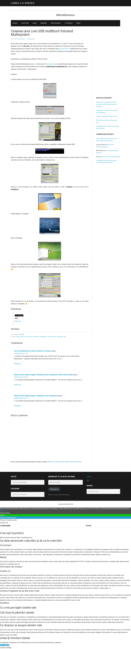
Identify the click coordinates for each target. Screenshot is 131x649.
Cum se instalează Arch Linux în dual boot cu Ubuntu (32, 351)
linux (26, 336)
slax (49, 336)
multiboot (36, 336)
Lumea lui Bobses (22, 3)
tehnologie (60, 336)
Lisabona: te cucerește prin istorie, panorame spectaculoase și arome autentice (106, 104)
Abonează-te (54, 489)
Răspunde (17, 364)
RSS (88, 480)
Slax (61, 44)
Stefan (98, 160)
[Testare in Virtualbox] (49, 173)
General (21, 334)
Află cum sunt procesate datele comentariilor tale (64, 462)
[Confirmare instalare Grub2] (49, 110)
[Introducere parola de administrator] (49, 151)
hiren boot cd (20, 336)
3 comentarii (30, 39)
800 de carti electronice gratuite (110, 156)
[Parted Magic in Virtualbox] (49, 226)
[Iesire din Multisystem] (49, 285)
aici (35, 64)
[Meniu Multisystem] (49, 201)
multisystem (43, 336)
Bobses (98, 138)
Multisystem (50, 64)
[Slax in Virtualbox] (49, 251)
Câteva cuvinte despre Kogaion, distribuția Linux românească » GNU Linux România (43, 375)
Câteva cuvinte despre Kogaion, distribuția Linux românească (36, 396)
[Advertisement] (108, 64)
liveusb (30, 336)
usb (65, 336)
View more (3, 511)
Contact (89, 476)
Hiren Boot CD (65, 49)
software (53, 336)
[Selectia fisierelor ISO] (49, 131)
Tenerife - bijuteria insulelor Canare (106, 116)
